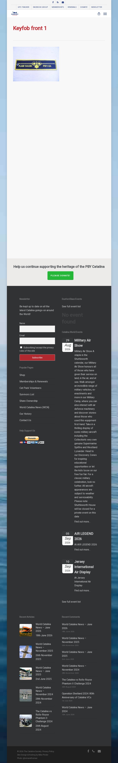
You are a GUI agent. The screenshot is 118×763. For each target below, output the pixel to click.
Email (22, 335)
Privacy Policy (48, 751)
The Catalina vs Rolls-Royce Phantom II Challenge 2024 (77, 681)
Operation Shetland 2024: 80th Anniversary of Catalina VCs (78, 695)
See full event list (71, 306)
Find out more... (82, 522)
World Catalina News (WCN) (34, 407)
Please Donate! (60, 275)
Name (22, 323)
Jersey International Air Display (84, 567)
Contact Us (25, 420)
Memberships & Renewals (34, 381)
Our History (25, 414)
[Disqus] (59, 131)
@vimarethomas (30, 758)
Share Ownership (29, 401)
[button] (105, 13)
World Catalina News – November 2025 (74, 640)
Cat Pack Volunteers (30, 388)
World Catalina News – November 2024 (74, 668)
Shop (22, 375)
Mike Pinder (43, 754)
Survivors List (27, 394)
